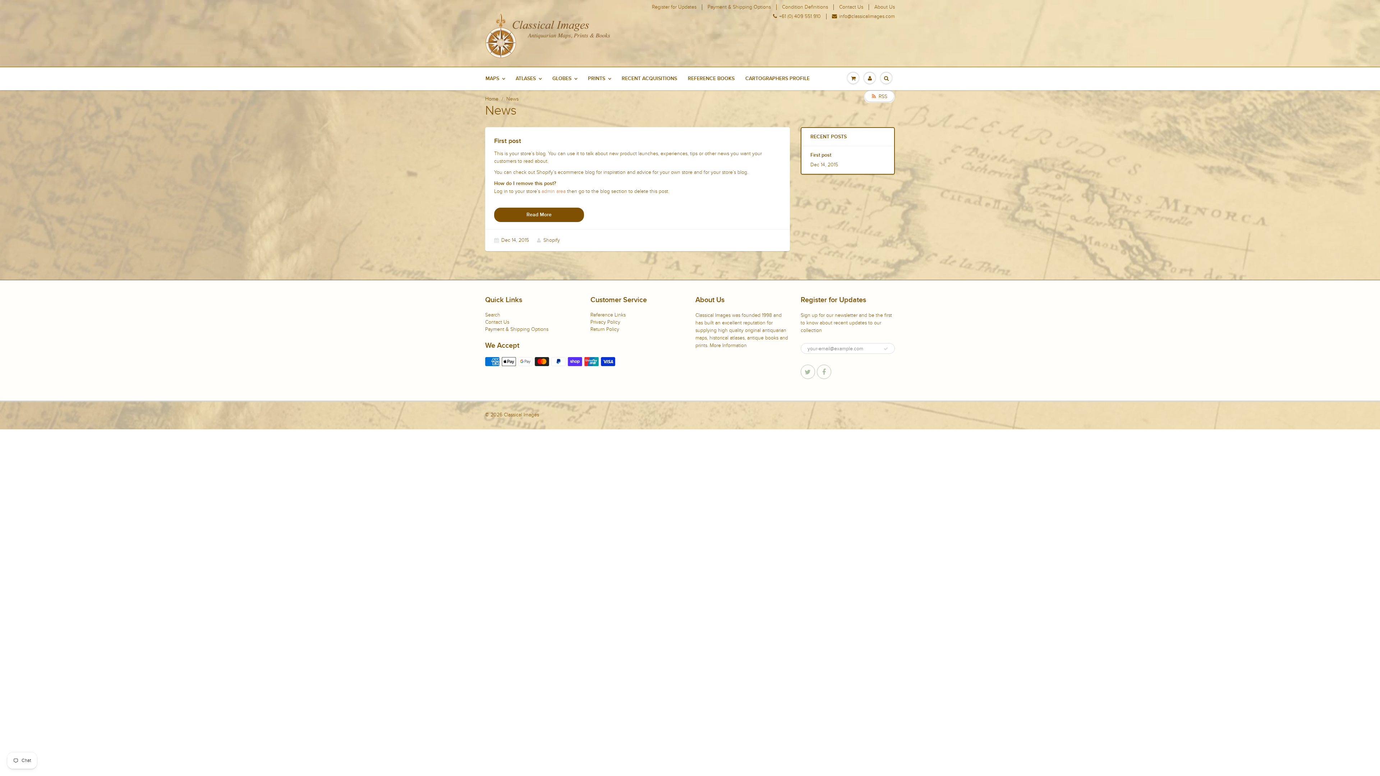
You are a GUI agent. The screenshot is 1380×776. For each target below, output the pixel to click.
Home (491, 99)
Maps (492, 78)
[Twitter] (808, 372)
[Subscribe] (885, 349)
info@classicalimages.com (867, 16)
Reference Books (711, 78)
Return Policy (604, 329)
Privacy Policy (605, 322)
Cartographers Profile (777, 78)
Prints (596, 78)
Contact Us (851, 7)
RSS (883, 96)
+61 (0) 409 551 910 (800, 16)
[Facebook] (824, 372)
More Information (728, 345)
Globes (561, 78)
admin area (554, 191)
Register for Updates (674, 7)
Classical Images (521, 415)
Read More (539, 214)
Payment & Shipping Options (739, 7)
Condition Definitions (805, 7)
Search (492, 315)
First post (820, 155)
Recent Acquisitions (649, 78)
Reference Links (608, 315)
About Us (884, 7)
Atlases (526, 78)
